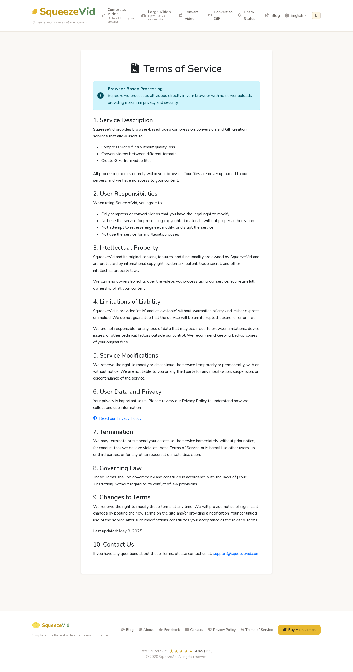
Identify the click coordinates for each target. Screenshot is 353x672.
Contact (196, 629)
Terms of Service (259, 629)
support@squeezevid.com (236, 553)
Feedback (172, 629)
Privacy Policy (224, 629)
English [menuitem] (297, 15)
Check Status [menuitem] (249, 15)
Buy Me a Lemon (302, 629)
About (148, 629)
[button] (316, 15)
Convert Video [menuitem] (191, 15)
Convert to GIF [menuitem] (223, 15)
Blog (130, 629)
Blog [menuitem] (275, 15)
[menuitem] (118, 15)
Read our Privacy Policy (119, 418)
